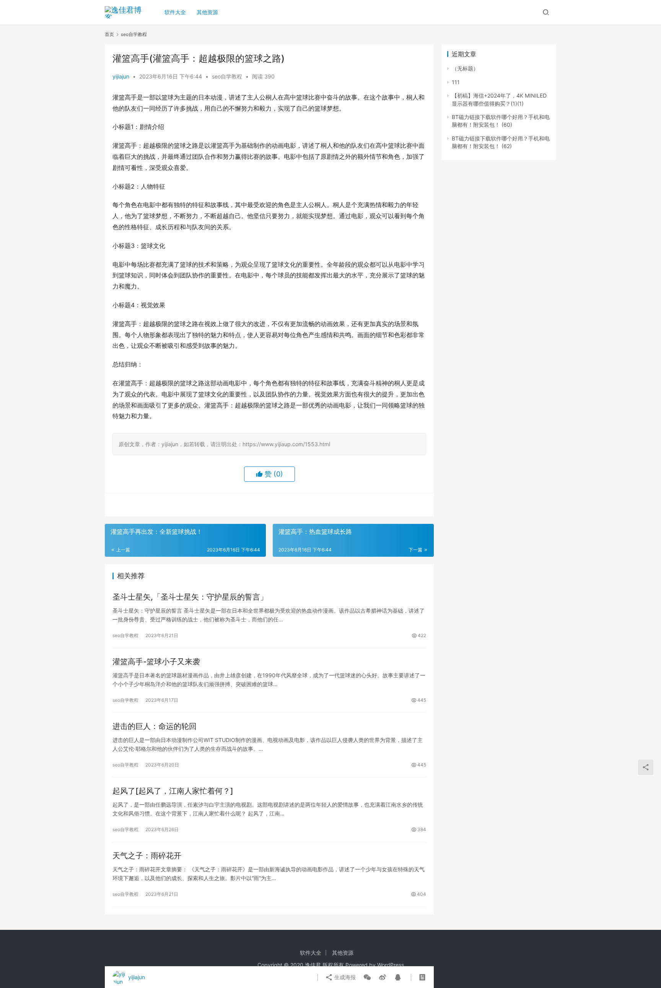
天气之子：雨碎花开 (146, 855)
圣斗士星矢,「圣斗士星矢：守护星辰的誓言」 (190, 597)
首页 (109, 34)
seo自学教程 (227, 76)
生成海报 (344, 977)
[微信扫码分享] (367, 977)
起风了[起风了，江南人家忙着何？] (172, 791)
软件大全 (175, 12)
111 (456, 82)
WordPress (390, 965)
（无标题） (465, 68)
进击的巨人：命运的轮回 (154, 726)
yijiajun (120, 76)
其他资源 (207, 12)
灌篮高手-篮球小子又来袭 (156, 661)
